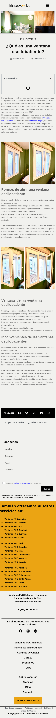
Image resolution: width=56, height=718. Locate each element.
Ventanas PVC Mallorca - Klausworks (17, 496)
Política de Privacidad (22, 483)
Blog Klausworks (44, 496)
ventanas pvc (40, 58)
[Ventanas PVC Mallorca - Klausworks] (19, 5)
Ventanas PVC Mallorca (37, 714)
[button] (47, 5)
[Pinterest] (35, 631)
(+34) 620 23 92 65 (28, 609)
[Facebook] (20, 631)
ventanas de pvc (36, 121)
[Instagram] (28, 631)
